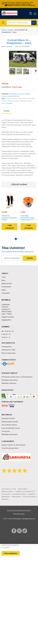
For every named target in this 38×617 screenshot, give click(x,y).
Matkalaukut (6, 496)
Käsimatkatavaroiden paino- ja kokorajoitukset (17, 377)
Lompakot (31, 494)
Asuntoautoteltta (16, 98)
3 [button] (22, 239)
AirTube (8, 98)
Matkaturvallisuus (7, 491)
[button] (28, 207)
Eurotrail (9, 46)
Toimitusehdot (6, 286)
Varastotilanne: (7, 87)
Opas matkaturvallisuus (9, 425)
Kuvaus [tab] (6, 111)
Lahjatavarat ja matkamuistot (24, 491)
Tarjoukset (5, 499)
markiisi (4, 101)
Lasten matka (6, 494)
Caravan (27, 94)
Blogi (3, 280)
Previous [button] (9, 71)
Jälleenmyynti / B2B (8, 350)
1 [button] (16, 239)
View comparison (10, 553)
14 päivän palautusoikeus (10, 448)
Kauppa (10, 30)
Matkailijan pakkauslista (10, 380)
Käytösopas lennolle (8, 418)
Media (4, 290)
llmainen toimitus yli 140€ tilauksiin (13, 445)
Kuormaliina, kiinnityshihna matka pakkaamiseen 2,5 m (28, 217)
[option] (22, 59)
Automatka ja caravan (16, 94)
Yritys (4, 277)
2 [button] (19, 239)
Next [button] (36, 71)
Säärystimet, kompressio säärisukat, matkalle (9, 217)
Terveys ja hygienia (29, 496)
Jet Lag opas (6, 431)
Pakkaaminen (16, 496)
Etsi (33, 23)
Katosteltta (31, 98)
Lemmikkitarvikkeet (19, 494)
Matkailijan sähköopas (9, 383)
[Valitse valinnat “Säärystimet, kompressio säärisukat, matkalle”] (9, 207)
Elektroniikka (22, 489)
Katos (25, 98)
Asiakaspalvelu (7, 346)
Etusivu (4, 30)
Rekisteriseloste (7, 283)
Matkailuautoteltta (13, 101)
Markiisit (17, 96)
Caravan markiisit (7, 96)
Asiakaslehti (6, 293)
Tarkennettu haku (18, 514)
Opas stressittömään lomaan (11, 428)
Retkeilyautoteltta (26, 101)
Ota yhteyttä (16, 510)
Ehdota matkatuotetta (9, 353)
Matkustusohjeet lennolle (10, 421)
